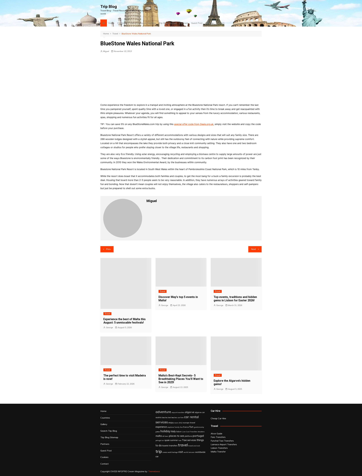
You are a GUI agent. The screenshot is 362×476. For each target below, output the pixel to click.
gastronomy (199, 427)
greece (158, 432)
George (109, 327)
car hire (180, 417)
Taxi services (189, 440)
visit (180, 452)
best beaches (172, 418)
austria (158, 417)
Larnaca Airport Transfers (224, 444)
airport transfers (178, 412)
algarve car (200, 412)
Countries (122, 23)
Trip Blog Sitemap (168, 23)
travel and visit (194, 446)
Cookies (209, 23)
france (186, 427)
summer (174, 440)
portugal (198, 435)
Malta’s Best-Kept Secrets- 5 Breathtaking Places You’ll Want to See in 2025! (181, 379)
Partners (183, 23)
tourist (165, 445)
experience (161, 426)
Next (253, 249)
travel (183, 445)
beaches (165, 418)
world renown (189, 452)
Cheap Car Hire (218, 418)
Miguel (106, 51)
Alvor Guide (216, 433)
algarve (189, 412)
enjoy (171, 422)
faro (181, 427)
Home (111, 23)
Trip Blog (108, 6)
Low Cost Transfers (189, 432)
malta (159, 435)
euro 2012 (178, 423)
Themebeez (154, 471)
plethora (188, 436)
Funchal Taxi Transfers (222, 440)
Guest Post (196, 23)
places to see (176, 435)
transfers (173, 445)
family (176, 427)
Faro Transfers (218, 437)
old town (165, 436)
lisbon (179, 431)
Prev (108, 249)
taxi (179, 440)
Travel (107, 313)
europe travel (189, 422)
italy (173, 431)
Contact (220, 23)
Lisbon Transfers (219, 447)
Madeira (201, 432)
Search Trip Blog (147, 23)
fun (191, 426)
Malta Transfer (218, 451)
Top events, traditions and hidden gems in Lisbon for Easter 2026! (235, 298)
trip (159, 451)
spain (167, 440)
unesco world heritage (170, 452)
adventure (163, 412)
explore (170, 427)
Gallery (133, 23)
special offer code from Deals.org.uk (193, 124)
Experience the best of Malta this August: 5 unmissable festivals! (124, 320)
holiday (165, 431)
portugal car (160, 440)
